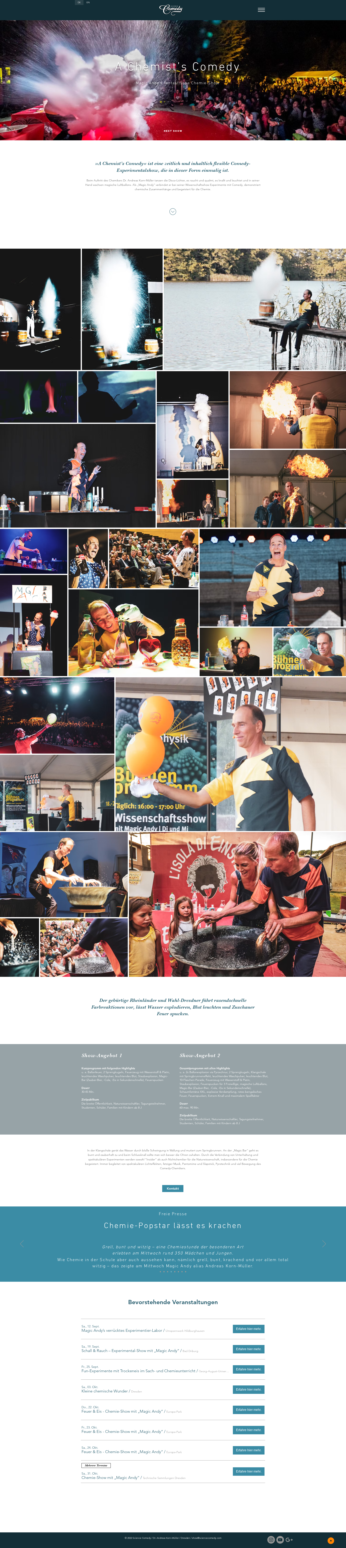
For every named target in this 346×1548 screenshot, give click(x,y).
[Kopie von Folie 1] (160, 1271)
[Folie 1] (164, 1271)
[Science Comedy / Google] (289, 1540)
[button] (261, 10)
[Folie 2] (171, 1271)
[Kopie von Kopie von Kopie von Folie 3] (185, 1271)
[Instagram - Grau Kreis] (271, 1540)
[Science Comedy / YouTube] (280, 1540)
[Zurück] (22, 1244)
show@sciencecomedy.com (206, 1537)
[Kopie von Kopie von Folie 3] (182, 1271)
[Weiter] (324, 1244)
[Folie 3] (174, 1271)
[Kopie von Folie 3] (178, 1271)
